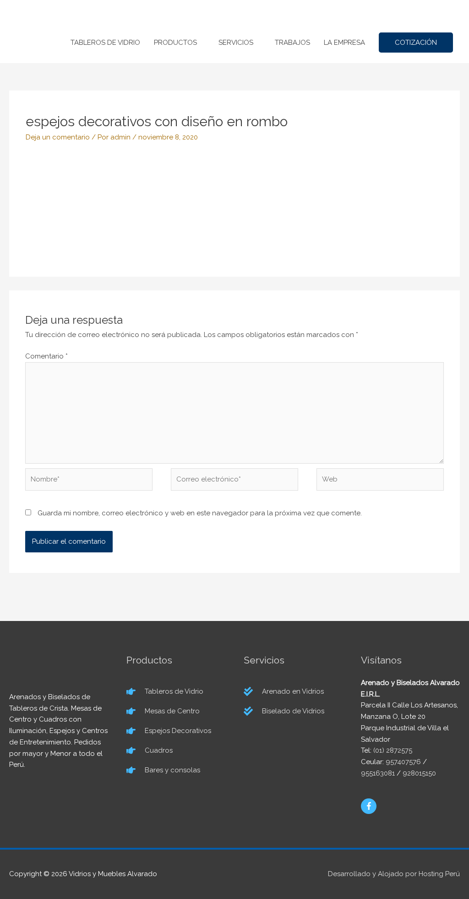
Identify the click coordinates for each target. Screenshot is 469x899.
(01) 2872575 (392, 750)
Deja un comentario (58, 137)
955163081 (378, 773)
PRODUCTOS (175, 42)
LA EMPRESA (344, 42)
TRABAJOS (292, 42)
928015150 (419, 773)
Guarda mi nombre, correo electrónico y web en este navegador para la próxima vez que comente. (200, 513)
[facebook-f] (369, 806)
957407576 (403, 762)
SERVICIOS (235, 42)
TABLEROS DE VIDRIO (105, 42)
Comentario (46, 356)
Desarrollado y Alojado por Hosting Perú (394, 874)
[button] (416, 42)
